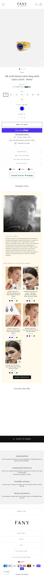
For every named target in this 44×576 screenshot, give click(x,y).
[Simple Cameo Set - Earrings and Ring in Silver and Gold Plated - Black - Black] (27, 336)
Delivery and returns (22, 159)
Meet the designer (22, 155)
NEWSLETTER (21, 511)
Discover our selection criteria (22, 474)
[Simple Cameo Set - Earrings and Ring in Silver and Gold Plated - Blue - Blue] (29, 336)
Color (22, 104)
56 (33, 94)
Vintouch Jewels (24, 263)
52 (11, 94)
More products (22, 377)
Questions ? (21, 533)
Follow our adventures (21, 557)
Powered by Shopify (22, 574)
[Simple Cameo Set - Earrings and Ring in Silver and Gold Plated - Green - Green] (34, 336)
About (21, 539)
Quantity (22, 114)
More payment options (22, 134)
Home (22, 72)
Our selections (21, 551)
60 (22, 99)
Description (22, 151)
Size (22, 91)
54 (22, 94)
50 (5, 94)
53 (16, 94)
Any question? (22, 163)
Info (21, 545)
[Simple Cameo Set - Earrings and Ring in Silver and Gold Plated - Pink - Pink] (32, 336)
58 (38, 94)
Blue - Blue (22, 108)
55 (27, 94)
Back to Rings (23, 439)
